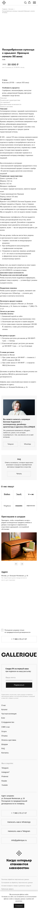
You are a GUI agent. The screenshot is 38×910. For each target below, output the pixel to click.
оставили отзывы (20, 270)
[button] (25, 2)
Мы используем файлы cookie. (19, 894)
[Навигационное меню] (34, 3)
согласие (22, 694)
